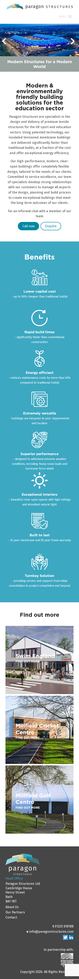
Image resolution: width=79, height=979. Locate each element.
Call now (28, 226)
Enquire (51, 226)
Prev (5, 43)
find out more (28, 661)
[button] (62, 17)
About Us (12, 907)
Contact (11, 917)
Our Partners (15, 912)
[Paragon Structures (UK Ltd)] (39, 9)
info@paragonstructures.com (51, 932)
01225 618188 (64, 926)
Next (74, 43)
